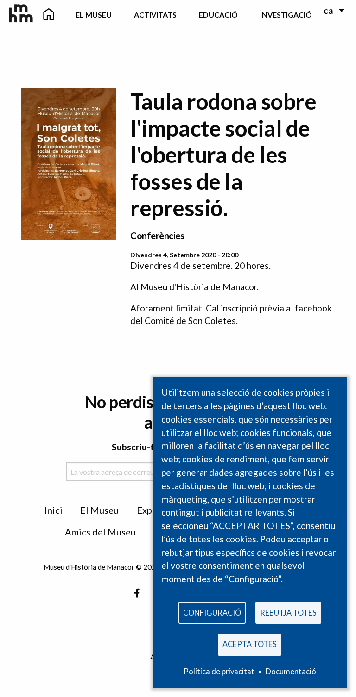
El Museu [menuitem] (94, 14)
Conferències (157, 235)
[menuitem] (49, 15)
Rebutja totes (288, 612)
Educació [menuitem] (218, 14)
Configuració (212, 612)
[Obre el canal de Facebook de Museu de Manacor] (137, 593)
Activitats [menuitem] (155, 14)
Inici (53, 510)
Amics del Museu (100, 531)
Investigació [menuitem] (286, 14)
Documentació (291, 671)
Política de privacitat (219, 671)
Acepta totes (249, 644)
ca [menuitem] (328, 10)
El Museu (99, 510)
